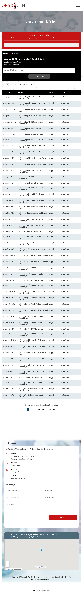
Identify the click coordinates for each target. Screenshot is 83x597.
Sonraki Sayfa (42, 409)
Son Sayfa (52, 409)
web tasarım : (41, 580)
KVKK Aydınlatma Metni (41, 591)
